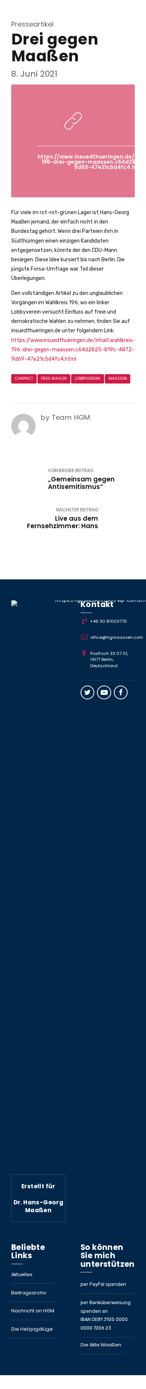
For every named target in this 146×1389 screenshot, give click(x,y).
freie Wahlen (54, 378)
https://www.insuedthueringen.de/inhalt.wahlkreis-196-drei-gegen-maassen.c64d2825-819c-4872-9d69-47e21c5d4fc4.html (73, 349)
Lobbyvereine (87, 378)
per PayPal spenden (103, 1284)
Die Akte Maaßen (100, 1345)
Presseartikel (32, 24)
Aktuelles (22, 1274)
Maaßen (118, 378)
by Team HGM (65, 417)
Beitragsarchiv (28, 1293)
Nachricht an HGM (32, 1311)
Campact (24, 378)
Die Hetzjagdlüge (32, 1329)
